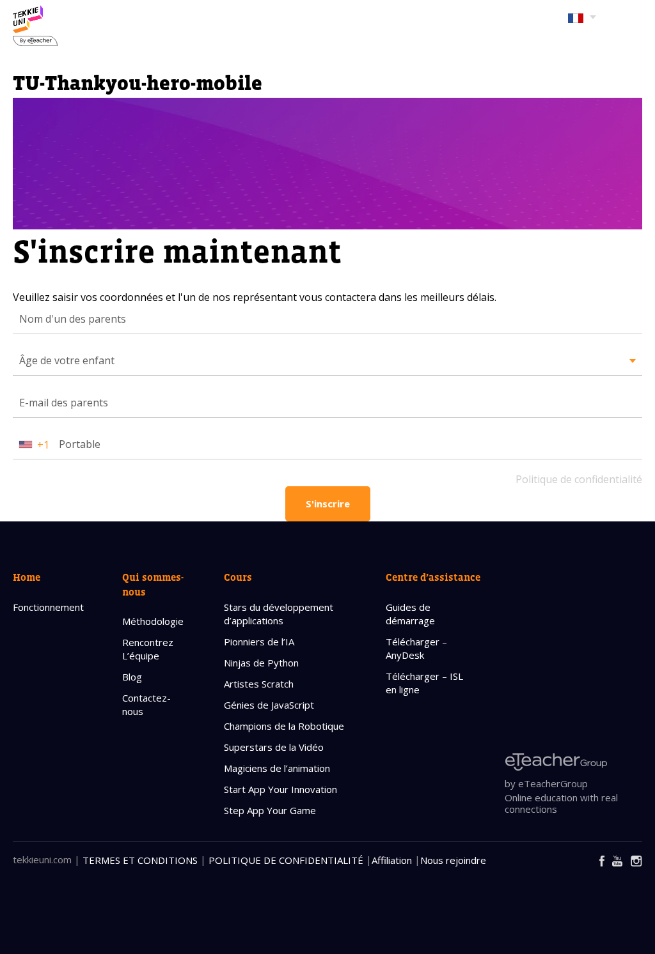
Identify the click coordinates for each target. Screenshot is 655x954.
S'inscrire (328, 503)
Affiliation (392, 860)
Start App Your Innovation (280, 789)
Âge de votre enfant (66, 360)
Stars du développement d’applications (278, 614)
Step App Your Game (270, 810)
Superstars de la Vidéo (274, 747)
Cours (238, 577)
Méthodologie (153, 621)
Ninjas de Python (261, 662)
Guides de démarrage (410, 614)
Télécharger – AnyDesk (416, 648)
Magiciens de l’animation (277, 768)
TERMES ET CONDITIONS (140, 860)
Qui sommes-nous (153, 584)
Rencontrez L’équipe (147, 649)
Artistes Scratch (259, 683)
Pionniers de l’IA (259, 641)
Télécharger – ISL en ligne (424, 683)
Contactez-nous (146, 704)
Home (26, 577)
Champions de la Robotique (284, 725)
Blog (132, 676)
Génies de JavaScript (269, 704)
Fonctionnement (48, 607)
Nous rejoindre (453, 860)
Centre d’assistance (433, 577)
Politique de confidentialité (579, 479)
